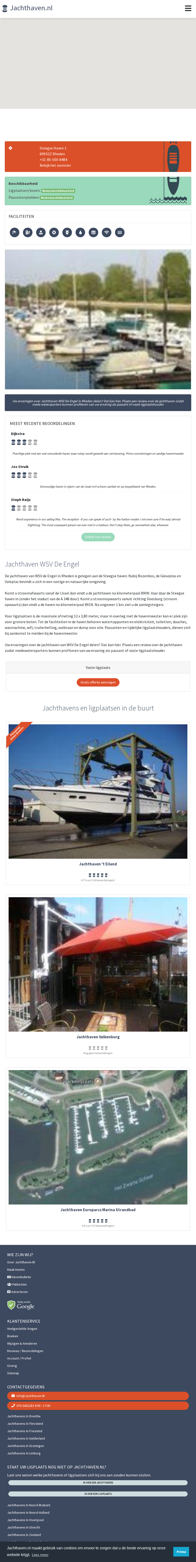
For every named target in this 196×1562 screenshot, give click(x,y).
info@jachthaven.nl (30, 1396)
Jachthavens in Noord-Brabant (28, 1505)
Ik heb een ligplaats (98, 1494)
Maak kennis (16, 1269)
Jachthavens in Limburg (24, 1453)
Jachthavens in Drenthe (24, 1416)
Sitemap (13, 1373)
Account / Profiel (19, 1358)
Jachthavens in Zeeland (24, 1535)
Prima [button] (181, 1552)
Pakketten (19, 1284)
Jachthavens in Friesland (24, 1431)
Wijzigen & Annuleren (22, 1343)
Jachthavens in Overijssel (25, 1520)
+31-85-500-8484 (53, 159)
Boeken (12, 1336)
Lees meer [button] (40, 1554)
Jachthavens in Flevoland (25, 1423)
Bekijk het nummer (55, 165)
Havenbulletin (21, 1277)
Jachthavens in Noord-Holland (28, 1512)
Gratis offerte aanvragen (98, 682)
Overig (12, 1366)
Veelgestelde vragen (22, 1328)
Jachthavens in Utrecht (23, 1527)
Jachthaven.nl (31, 7)
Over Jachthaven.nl (21, 1262)
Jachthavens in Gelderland (26, 1438)
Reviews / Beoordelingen (25, 1351)
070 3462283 (33, 1405)
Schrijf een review (98, 537)
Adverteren (19, 1292)
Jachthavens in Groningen (25, 1446)
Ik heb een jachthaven (98, 1482)
